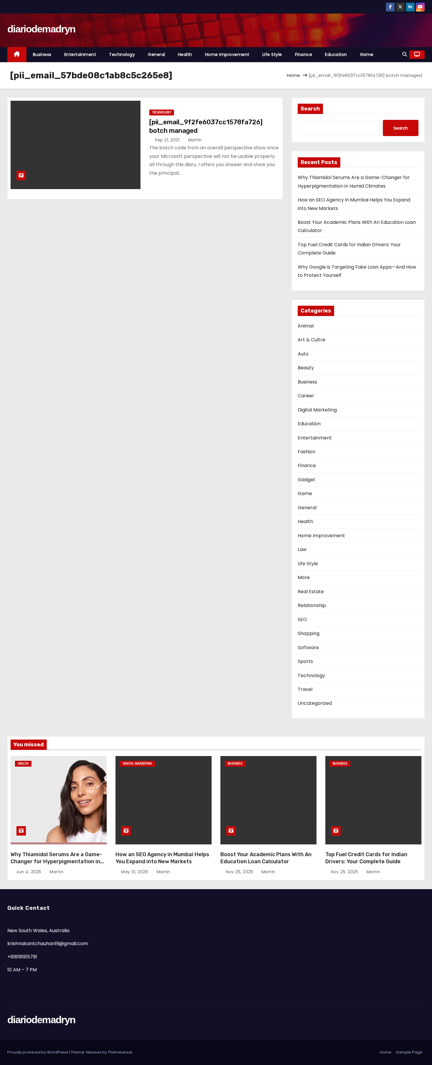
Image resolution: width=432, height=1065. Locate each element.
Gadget (306, 479)
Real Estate (311, 591)
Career (306, 395)
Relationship (312, 605)
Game (367, 54)
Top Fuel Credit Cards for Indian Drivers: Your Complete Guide (366, 858)
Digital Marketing (317, 409)
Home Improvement (227, 54)
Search (310, 108)
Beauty (306, 367)
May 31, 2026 (135, 872)
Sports (305, 661)
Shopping (308, 633)
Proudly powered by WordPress (38, 1052)
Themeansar (120, 1052)
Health (185, 54)
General (156, 54)
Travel (305, 689)
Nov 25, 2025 (240, 872)
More (304, 577)
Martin (194, 140)
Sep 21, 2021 (168, 140)
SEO (302, 619)
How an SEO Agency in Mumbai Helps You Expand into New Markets (162, 858)
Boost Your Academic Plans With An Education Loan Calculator (266, 858)
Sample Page (409, 1052)
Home (293, 75)
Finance (303, 54)
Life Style (272, 54)
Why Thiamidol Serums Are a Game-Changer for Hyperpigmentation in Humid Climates (56, 861)
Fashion (306, 451)
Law (302, 549)
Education (336, 54)
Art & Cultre (311, 339)
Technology (122, 54)
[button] (404, 54)
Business (42, 54)
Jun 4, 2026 (29, 872)
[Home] (16, 54)
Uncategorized (315, 703)
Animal (306, 326)
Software (308, 647)
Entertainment (80, 54)
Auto (303, 353)
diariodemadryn (41, 28)
